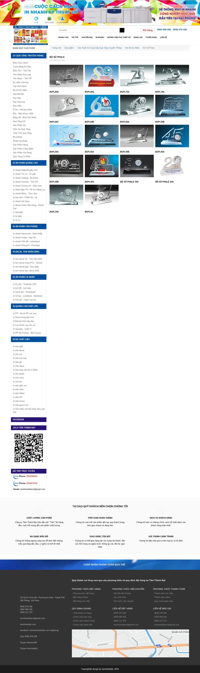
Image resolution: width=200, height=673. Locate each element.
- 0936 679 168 (119, 613)
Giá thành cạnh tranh (161, 536)
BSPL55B (159, 122)
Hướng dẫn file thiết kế (119, 37)
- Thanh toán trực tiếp (163, 593)
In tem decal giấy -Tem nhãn (26, 267)
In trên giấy (18, 346)
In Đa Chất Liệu (21, 339)
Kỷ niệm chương (20, 82)
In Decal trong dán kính (23, 317)
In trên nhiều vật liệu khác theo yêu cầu (29, 410)
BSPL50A (89, 152)
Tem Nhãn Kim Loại (22, 74)
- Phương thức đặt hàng (83, 593)
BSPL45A (159, 152)
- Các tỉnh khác (119, 597)
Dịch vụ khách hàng (161, 518)
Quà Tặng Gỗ (19, 121)
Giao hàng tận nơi (100, 536)
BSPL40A (89, 182)
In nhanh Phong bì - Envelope (26, 245)
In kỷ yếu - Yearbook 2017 (25, 284)
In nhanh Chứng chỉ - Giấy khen (27, 186)
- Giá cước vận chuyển (123, 601)
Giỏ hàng (148, 30)
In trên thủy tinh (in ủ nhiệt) (25, 370)
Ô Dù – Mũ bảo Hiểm (22, 109)
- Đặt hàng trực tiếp (81, 601)
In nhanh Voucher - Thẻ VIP (25, 182)
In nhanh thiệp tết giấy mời (25, 170)
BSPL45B (124, 152)
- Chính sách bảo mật (81, 617)
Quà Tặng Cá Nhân (21, 156)
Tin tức (75, 37)
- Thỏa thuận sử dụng (81, 613)
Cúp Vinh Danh (20, 86)
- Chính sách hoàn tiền (82, 625)
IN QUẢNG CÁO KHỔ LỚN (25, 306)
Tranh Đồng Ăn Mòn (22, 67)
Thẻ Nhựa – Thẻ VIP (22, 78)
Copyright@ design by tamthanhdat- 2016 (100, 669)
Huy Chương (19, 102)
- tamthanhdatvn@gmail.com (125, 625)
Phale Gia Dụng (20, 141)
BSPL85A (54, 92)
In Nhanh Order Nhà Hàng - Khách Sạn (28, 207)
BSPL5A (89, 212)
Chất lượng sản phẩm (39, 518)
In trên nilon (18, 389)
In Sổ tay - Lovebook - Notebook (27, 296)
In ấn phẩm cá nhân (24, 277)
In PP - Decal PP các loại (24, 313)
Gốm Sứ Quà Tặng (21, 129)
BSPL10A (54, 212)
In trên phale (18, 374)
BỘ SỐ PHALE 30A (129, 182)
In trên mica (18, 378)
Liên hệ (163, 37)
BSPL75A (124, 92)
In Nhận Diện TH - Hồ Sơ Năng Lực (29, 189)
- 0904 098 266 (119, 617)
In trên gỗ (17, 362)
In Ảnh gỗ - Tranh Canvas (24, 300)
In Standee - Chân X (22, 329)
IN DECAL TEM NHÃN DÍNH (26, 252)
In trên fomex (19, 401)
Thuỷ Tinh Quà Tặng (22, 133)
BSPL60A (124, 122)
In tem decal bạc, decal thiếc (26, 270)
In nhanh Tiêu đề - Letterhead (26, 241)
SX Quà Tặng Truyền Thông (28, 55)
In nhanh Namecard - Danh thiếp (27, 233)
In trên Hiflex (19, 393)
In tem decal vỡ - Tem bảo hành (27, 259)
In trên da (17, 381)
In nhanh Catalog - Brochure (25, 178)
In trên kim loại (19, 358)
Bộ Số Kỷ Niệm (132, 48)
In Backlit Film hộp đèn (23, 321)
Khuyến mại (87, 37)
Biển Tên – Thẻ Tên (22, 70)
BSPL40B (54, 182)
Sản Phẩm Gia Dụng (22, 152)
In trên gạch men (20, 405)
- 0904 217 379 (119, 621)
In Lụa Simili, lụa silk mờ (24, 325)
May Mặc (17, 106)
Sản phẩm (69, 48)
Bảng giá (138, 37)
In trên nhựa (18, 366)
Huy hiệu (17, 98)
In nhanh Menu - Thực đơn (25, 193)
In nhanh (100, 37)
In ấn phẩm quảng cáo (25, 163)
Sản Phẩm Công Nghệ (23, 149)
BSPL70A (159, 92)
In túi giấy (17, 216)
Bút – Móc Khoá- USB (23, 113)
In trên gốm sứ (19, 385)
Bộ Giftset (17, 137)
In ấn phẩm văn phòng (25, 226)
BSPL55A (54, 152)
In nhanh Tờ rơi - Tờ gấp (24, 174)
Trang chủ (63, 37)
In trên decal (18, 350)
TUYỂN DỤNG (151, 37)
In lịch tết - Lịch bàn (22, 288)
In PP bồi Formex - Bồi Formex (27, 333)
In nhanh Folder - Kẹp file (24, 237)
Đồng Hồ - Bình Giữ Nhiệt (24, 117)
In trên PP (17, 397)
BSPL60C (54, 122)
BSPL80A (89, 92)
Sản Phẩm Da (19, 125)
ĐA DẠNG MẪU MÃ (39, 536)
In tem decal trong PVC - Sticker (27, 263)
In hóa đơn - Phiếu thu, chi (25, 197)
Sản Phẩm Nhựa (20, 145)
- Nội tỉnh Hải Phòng (121, 593)
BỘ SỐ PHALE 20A (164, 182)
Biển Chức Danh (20, 63)
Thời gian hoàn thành (100, 518)
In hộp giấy (18, 212)
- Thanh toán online (161, 597)
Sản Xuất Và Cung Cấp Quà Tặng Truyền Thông (99, 48)
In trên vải (17, 354)
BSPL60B (89, 122)
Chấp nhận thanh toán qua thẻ (104, 564)
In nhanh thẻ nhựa (21, 201)
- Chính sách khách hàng (83, 621)
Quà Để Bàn (18, 94)
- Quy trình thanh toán (163, 601)
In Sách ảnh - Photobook (24, 292)
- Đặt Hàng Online (80, 597)
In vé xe (16, 220)
